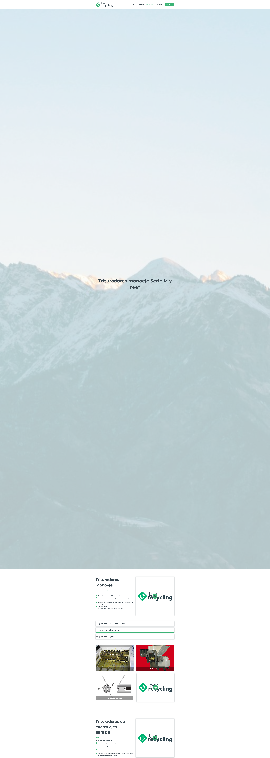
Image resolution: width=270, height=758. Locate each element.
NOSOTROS (141, 4)
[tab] (135, 623)
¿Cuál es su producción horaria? (112, 624)
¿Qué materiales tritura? (109, 630)
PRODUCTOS (149, 4)
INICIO (134, 4)
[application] (153, 4)
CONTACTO (159, 4)
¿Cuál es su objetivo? (107, 637)
